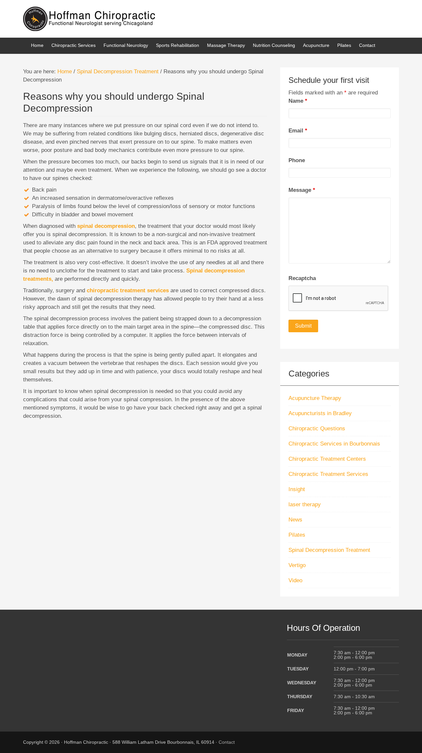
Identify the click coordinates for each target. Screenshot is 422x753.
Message (301, 190)
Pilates (296, 535)
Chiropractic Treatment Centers (327, 459)
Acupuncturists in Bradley (320, 413)
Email (297, 130)
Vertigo (297, 565)
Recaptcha (302, 278)
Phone (296, 160)
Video (295, 580)
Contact (227, 742)
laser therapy (304, 504)
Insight (296, 489)
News (295, 520)
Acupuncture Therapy (314, 398)
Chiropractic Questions (316, 428)
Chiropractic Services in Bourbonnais (334, 444)
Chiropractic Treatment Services (328, 474)
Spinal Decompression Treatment (329, 550)
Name (297, 101)
